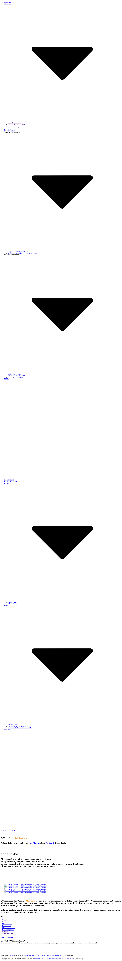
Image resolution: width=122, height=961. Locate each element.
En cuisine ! (6, 926)
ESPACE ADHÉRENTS (8, 830)
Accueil (4, 920)
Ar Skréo (5, 922)
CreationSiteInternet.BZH (30, 955)
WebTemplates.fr (56, 955)
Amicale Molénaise (39, 958)
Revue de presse (8, 930)
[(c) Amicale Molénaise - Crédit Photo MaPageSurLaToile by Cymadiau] (25, 884)
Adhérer (5, 932)
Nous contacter (7, 934)
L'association (7, 924)
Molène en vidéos (8, 928)
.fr (49, 955)
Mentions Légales (52, 958)
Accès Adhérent (7, 937)
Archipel (50, 843)
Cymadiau (11, 955)
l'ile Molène (34, 843)
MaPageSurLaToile (43, 955)
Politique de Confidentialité (66, 958)
